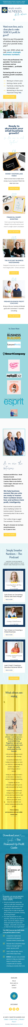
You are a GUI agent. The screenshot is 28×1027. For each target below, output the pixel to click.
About (14, 981)
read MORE (14, 678)
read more (9, 599)
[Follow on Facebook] (10, 1009)
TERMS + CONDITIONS (10, 1019)
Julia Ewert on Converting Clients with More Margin (13, 595)
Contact (14, 988)
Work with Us (14, 983)
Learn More (10, 97)
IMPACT (14, 985)
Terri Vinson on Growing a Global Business (13, 631)
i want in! (14, 273)
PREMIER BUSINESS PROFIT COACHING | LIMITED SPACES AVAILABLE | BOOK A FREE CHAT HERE (14, 2)
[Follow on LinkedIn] (17, 1009)
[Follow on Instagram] (14, 1009)
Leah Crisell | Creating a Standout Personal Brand (13, 666)
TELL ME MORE (14, 231)
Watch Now (14, 188)
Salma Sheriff (20, 1024)
